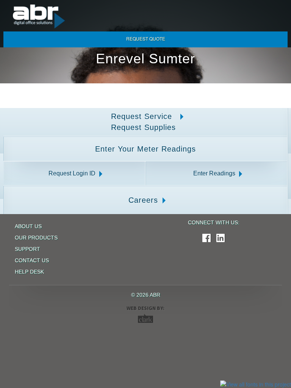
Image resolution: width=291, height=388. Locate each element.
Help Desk (29, 272)
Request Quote (145, 38)
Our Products (36, 238)
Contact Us (32, 260)
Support (27, 249)
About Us (28, 226)
